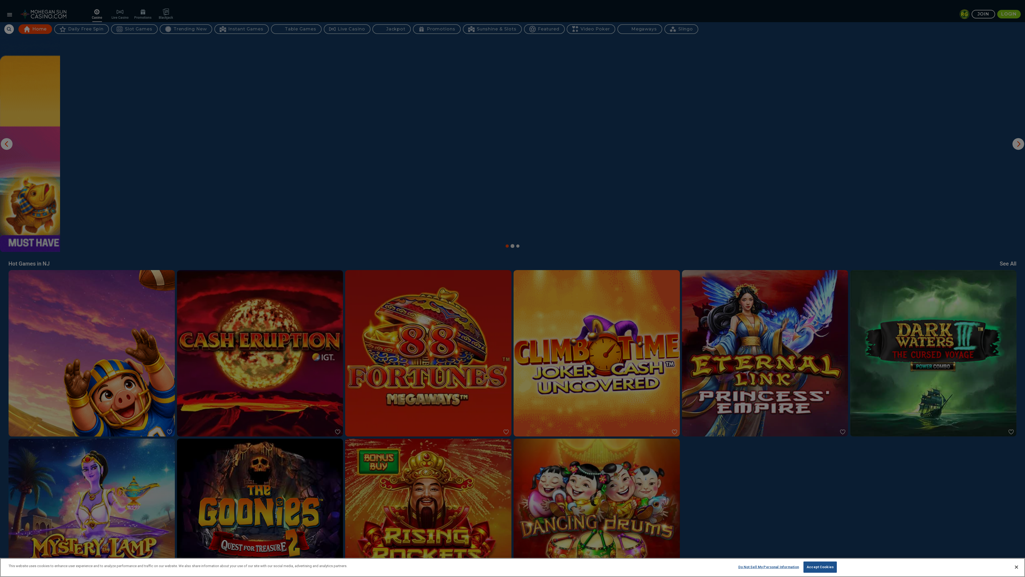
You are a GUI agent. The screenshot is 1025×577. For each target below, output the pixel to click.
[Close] (1016, 567)
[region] (512, 567)
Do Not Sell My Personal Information (768, 567)
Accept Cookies (820, 567)
